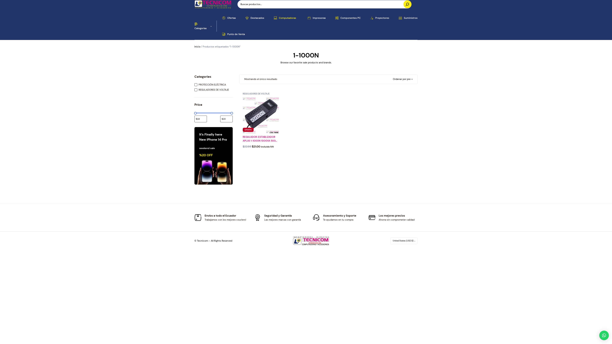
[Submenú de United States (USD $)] (414, 241)
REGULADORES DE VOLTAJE (256, 93)
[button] (604, 335)
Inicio (197, 46)
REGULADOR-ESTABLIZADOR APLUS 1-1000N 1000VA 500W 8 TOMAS (260, 139)
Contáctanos (260, 155)
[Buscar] (407, 4)
